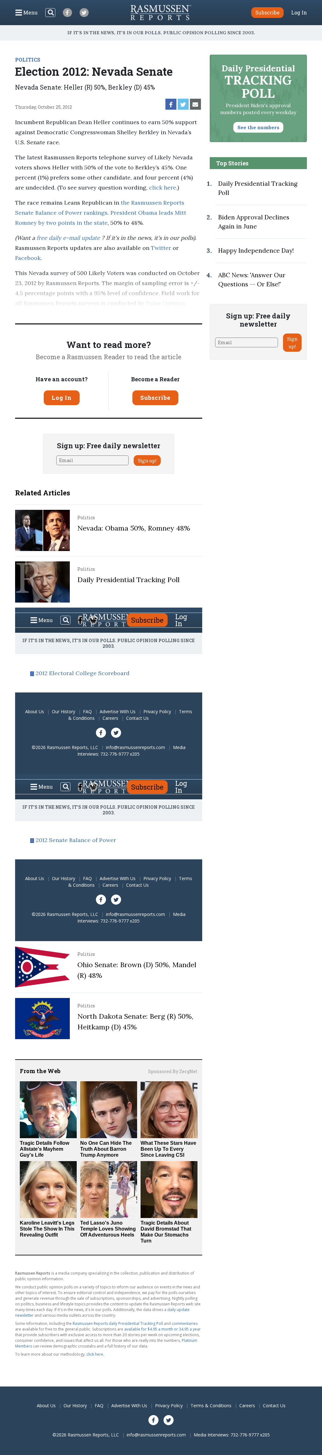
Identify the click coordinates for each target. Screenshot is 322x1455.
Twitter (161, 247)
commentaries (184, 1323)
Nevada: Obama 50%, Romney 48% (133, 528)
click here (162, 187)
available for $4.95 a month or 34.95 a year (162, 1329)
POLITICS (27, 59)
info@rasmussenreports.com (135, 747)
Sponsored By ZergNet (172, 1071)
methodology (86, 313)
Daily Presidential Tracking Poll (128, 579)
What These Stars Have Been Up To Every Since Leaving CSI (168, 1149)
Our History (63, 711)
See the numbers (258, 127)
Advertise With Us (118, 711)
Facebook (28, 258)
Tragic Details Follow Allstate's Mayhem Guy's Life (44, 1149)
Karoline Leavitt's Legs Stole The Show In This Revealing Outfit (47, 1228)
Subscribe (155, 397)
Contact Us (137, 718)
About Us (34, 711)
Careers (110, 718)
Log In (299, 12)
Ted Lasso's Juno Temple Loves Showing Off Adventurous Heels (108, 1228)
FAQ (87, 711)
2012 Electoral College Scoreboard (83, 673)
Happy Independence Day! (256, 250)
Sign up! (147, 460)
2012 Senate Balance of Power (76, 840)
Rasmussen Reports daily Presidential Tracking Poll (118, 1323)
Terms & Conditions (211, 1405)
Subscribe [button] (267, 12)
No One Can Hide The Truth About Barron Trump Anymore (106, 1149)
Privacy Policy (157, 711)
